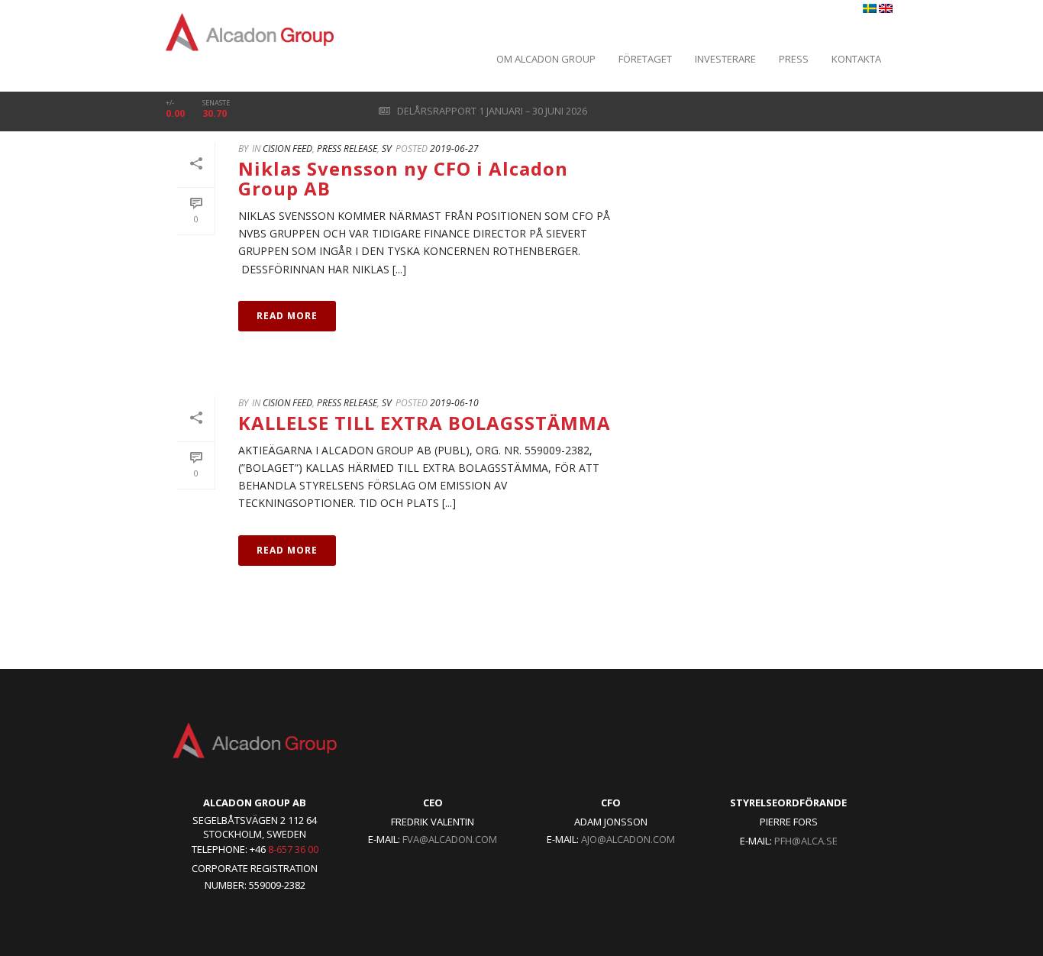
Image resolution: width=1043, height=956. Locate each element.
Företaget (645, 59)
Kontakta (856, 59)
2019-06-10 (454, 402)
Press (794, 59)
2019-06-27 (454, 148)
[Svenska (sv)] (870, 9)
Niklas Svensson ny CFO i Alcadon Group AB (403, 178)
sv (387, 148)
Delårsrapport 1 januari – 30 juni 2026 (491, 111)
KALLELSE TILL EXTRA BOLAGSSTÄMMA (424, 422)
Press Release (347, 148)
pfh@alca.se (806, 841)
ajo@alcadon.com (628, 839)
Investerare (725, 59)
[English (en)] (886, 9)
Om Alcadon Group (546, 59)
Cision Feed (287, 148)
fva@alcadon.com (449, 839)
